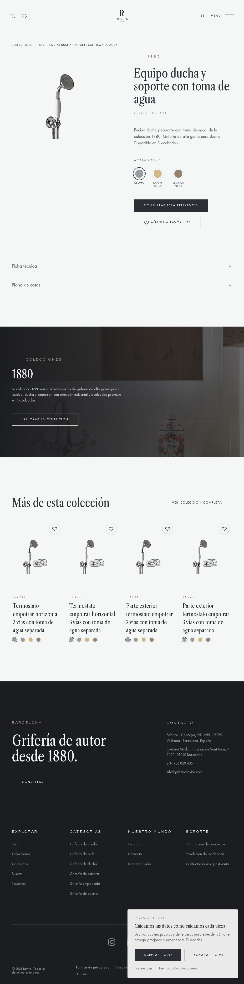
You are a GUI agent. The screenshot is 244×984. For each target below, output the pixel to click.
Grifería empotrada (85, 883)
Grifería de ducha (83, 864)
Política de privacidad (92, 967)
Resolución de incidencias (205, 854)
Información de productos (205, 844)
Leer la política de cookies (178, 968)
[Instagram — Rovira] (112, 942)
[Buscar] (13, 16)
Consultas (32, 782)
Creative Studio (139, 864)
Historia (134, 844)
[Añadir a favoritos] (54, 529)
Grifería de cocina (84, 893)
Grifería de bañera (84, 874)
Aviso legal (124, 967)
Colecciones (22, 45)
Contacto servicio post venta (207, 864)
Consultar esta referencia (171, 205)
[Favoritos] (25, 16)
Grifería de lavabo (84, 844)
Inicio (16, 844)
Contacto (135, 854)
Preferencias (143, 968)
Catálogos (20, 864)
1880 (41, 45)
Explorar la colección (45, 419)
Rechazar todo (207, 954)
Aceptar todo (158, 954)
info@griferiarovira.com (185, 772)
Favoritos (19, 883)
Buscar (17, 874)
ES (202, 15)
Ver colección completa (197, 502)
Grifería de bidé (82, 854)
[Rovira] (122, 16)
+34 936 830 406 (180, 763)
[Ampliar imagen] (61, 104)
